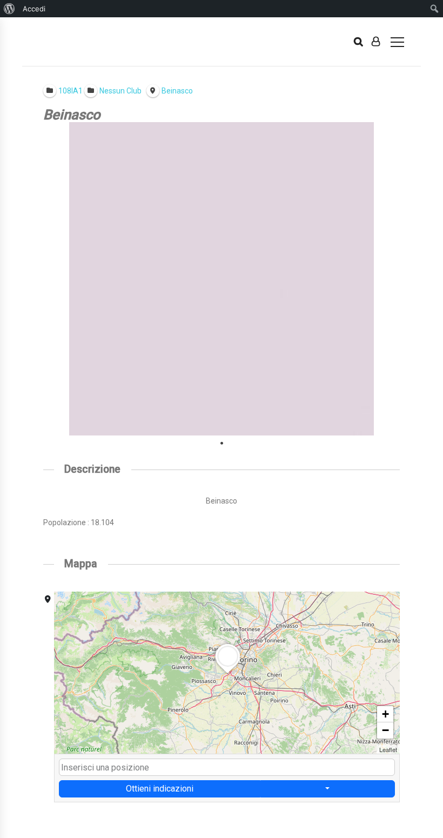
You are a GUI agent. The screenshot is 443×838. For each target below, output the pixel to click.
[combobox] (227, 767)
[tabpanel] (221, 278)
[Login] (375, 41)
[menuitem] (9, 8)
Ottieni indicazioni (159, 788)
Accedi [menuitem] (34, 8)
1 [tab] (221, 443)
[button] (227, 673)
